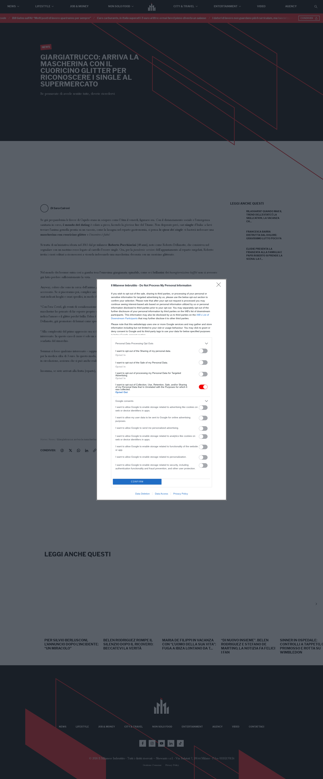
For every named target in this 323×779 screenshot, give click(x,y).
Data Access (161, 493)
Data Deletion (142, 493)
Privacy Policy (180, 493)
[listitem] (161, 343)
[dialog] (161, 389)
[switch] (203, 351)
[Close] (220, 285)
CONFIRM (137, 481)
